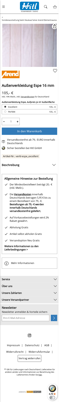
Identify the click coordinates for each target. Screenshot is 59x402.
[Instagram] (29, 335)
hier (40, 374)
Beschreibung (10, 165)
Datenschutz (32, 345)
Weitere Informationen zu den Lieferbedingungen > (21, 248)
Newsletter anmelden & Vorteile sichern (24, 312)
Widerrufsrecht (15, 351)
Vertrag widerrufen (29, 358)
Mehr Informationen (22, 263)
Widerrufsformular (39, 351)
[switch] (52, 397)
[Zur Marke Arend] (11, 74)
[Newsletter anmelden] (54, 318)
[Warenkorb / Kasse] (54, 6)
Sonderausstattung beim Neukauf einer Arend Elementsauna (29, 20)
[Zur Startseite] (29, 7)
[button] (54, 26)
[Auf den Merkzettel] (55, 70)
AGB (46, 345)
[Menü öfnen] (4, 7)
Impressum (13, 345)
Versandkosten (27, 96)
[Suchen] (46, 6)
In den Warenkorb (29, 131)
